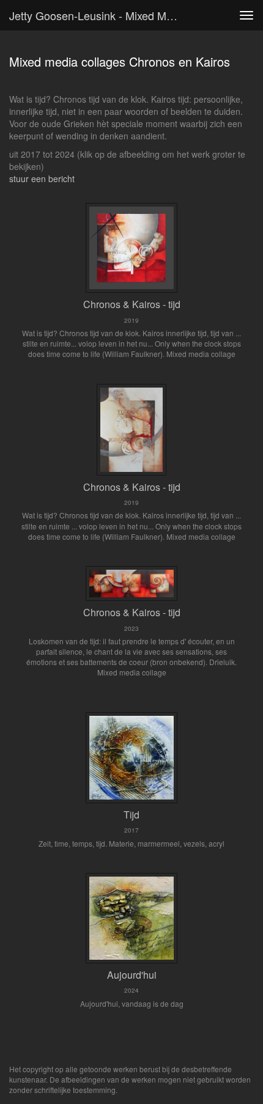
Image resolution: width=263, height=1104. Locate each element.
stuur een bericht (42, 178)
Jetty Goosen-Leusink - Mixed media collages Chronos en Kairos (100, 15)
